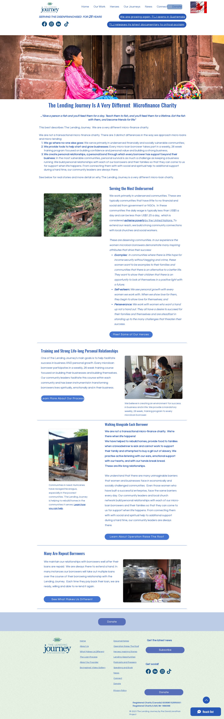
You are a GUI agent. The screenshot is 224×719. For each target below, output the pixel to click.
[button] (99, 7)
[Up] (206, 700)
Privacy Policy (120, 690)
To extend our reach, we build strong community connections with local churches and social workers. (145, 225)
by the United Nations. (148, 220)
